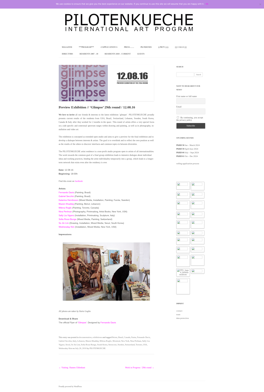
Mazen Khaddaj (66, 204)
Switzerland (130, 344)
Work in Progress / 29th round (139, 367)
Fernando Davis (66, 192)
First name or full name (186, 96)
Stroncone (112, 344)
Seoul (68, 344)
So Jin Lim (64, 223)
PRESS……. (129, 47)
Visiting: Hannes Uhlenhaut (72, 367)
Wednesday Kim (66, 227)
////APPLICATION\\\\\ (109, 47)
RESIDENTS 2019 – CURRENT (118, 54)
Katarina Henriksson (68, 200)
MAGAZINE (67, 47)
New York (125, 341)
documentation (85, 337)
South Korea (102, 344)
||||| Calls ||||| (181, 47)
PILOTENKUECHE (98, 348)
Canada (127, 337)
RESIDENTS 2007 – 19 (89, 54)
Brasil (120, 337)
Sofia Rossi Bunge (67, 219)
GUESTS (141, 54)
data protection (182, 318)
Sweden (121, 344)
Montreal (116, 341)
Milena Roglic (65, 207)
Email (179, 107)
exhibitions (97, 337)
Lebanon (81, 341)
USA (145, 344)
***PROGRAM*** (86, 47)
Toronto (139, 344)
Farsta (133, 337)
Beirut (114, 337)
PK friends (146, 47)
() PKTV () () (163, 47)
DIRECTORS (67, 54)
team (178, 314)
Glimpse (82, 322)
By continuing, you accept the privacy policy (189, 118)
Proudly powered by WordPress (70, 386)
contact (179, 311)
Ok (207, 4)
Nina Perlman (65, 211)
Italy (74, 341)
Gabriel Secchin (66, 196)
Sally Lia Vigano (66, 215)
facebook (79, 181)
